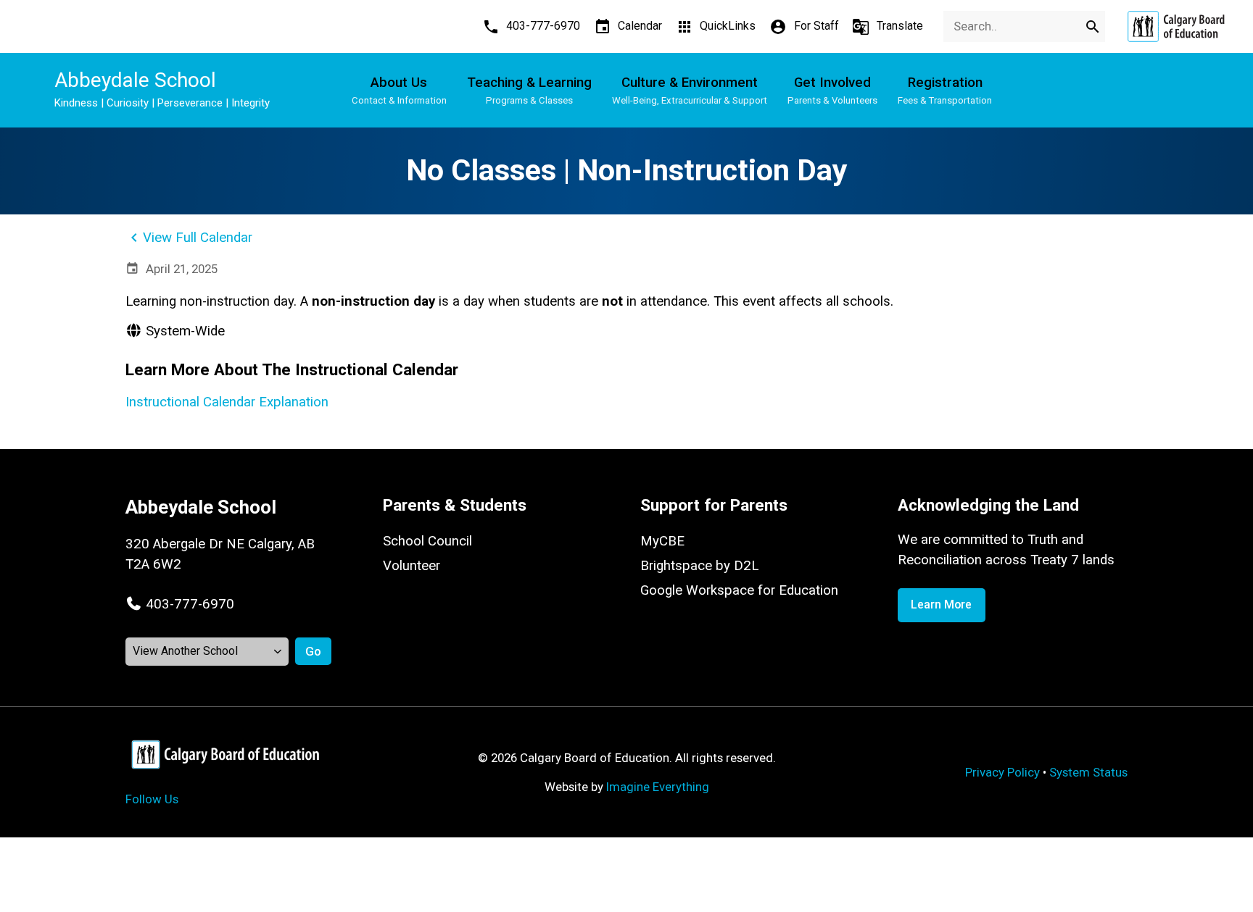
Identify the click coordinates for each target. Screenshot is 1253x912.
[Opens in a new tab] (1175, 26)
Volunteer (411, 566)
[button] (179, 604)
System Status (1088, 772)
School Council (427, 541)
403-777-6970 (190, 604)
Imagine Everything (657, 786)
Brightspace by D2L (699, 566)
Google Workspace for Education (739, 590)
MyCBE (662, 541)
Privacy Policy (1002, 772)
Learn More (941, 604)
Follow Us (151, 799)
